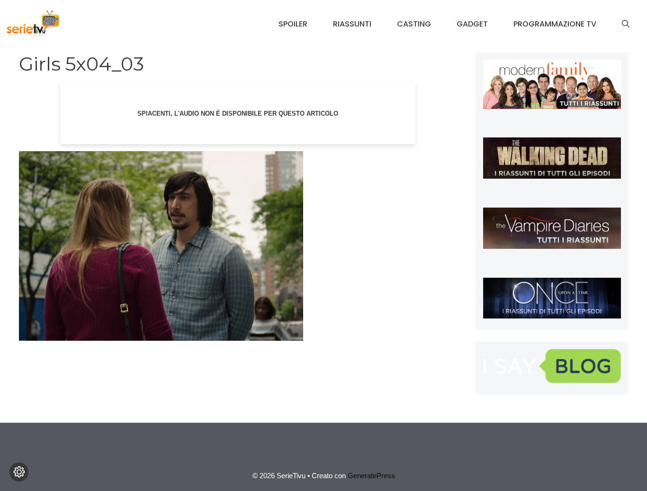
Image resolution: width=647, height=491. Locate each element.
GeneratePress (371, 476)
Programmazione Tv (554, 23)
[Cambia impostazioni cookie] (18, 472)
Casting (414, 23)
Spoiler (293, 23)
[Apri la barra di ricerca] (625, 24)
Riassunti (352, 23)
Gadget (472, 23)
